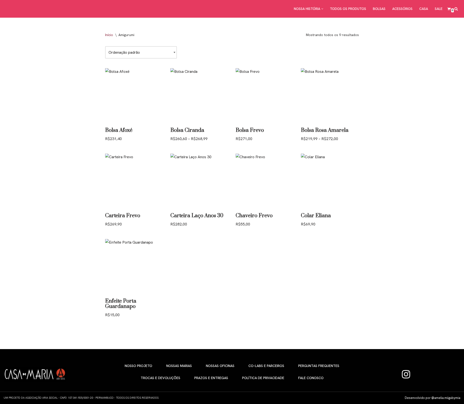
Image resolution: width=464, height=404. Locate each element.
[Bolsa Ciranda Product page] (199, 96)
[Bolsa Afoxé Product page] (134, 96)
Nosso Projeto (138, 366)
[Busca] (456, 9)
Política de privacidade (263, 378)
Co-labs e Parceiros (266, 366)
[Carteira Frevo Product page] (134, 181)
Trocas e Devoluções (160, 378)
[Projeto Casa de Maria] (24, 8)
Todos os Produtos (348, 9)
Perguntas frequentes (318, 366)
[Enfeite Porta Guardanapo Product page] (134, 267)
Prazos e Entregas (211, 378)
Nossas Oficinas (220, 366)
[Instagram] (406, 374)
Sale (438, 9)
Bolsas (379, 9)
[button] (322, 9)
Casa (423, 9)
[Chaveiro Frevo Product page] (265, 181)
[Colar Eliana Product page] (330, 181)
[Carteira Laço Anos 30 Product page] (199, 181)
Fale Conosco (311, 378)
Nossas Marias (179, 366)
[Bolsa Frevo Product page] (265, 96)
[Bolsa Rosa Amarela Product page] (330, 96)
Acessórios (402, 9)
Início (109, 35)
